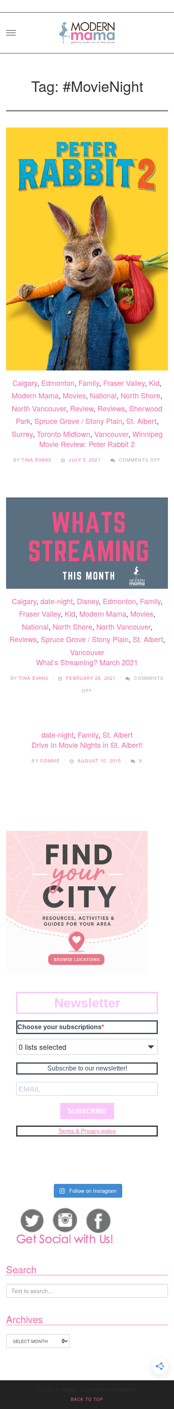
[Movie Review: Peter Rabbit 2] (87, 249)
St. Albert (141, 420)
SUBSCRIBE (87, 1111)
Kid (154, 382)
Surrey (22, 433)
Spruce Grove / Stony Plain (78, 420)
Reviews (111, 408)
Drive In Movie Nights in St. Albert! (87, 744)
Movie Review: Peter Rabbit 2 (87, 443)
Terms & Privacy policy (87, 1131)
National (103, 395)
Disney (88, 601)
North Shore (140, 395)
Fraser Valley (124, 382)
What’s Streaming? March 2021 (87, 662)
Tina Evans (36, 459)
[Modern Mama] (87, 30)
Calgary (25, 382)
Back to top (87, 1399)
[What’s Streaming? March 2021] (87, 543)
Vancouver (111, 433)
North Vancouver (39, 408)
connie (50, 760)
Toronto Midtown (63, 433)
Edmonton (57, 382)
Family (89, 382)
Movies (74, 395)
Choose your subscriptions (59, 1027)
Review (81, 408)
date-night (56, 601)
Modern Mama (35, 395)
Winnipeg (147, 433)
